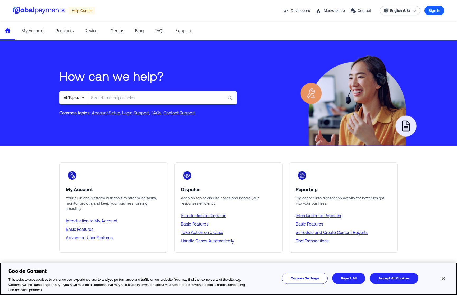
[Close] (443, 278)
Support (183, 31)
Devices (92, 31)
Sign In (434, 10)
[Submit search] (231, 97)
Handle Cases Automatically (207, 240)
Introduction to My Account (91, 220)
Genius (117, 31)
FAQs (159, 31)
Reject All (349, 278)
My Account (33, 31)
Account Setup (106, 112)
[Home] (7, 31)
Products (65, 31)
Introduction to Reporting (319, 215)
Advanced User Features (89, 237)
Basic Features (79, 229)
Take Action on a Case (202, 232)
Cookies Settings (305, 278)
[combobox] (152, 97)
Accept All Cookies (393, 278)
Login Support (135, 112)
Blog (139, 31)
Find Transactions (312, 240)
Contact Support (179, 112)
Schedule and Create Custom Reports (332, 232)
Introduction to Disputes (203, 215)
